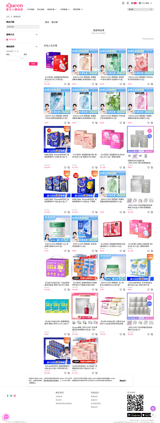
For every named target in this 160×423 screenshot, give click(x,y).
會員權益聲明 (96, 403)
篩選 (33, 64)
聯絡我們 (94, 407)
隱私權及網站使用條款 (64, 403)
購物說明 (94, 396)
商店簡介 (59, 400)
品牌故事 (59, 396)
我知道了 (123, 381)
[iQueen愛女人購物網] (14, 6)
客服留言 (94, 400)
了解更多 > (32, 383)
